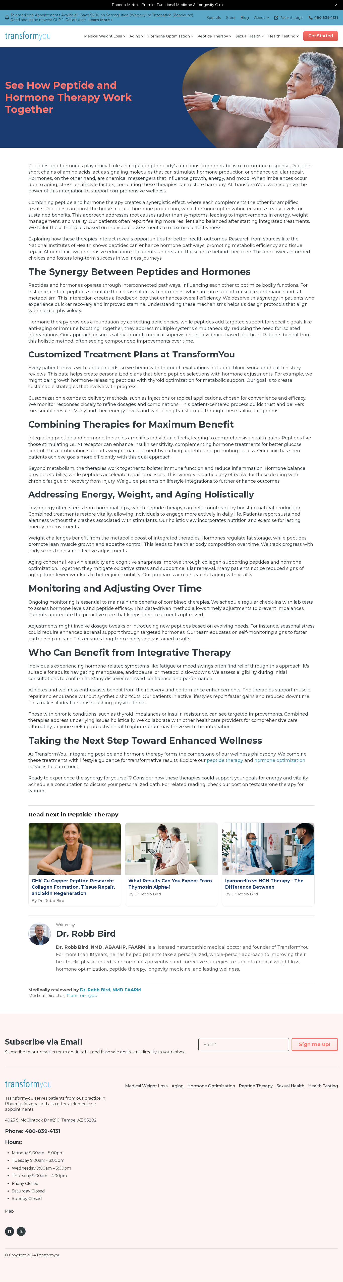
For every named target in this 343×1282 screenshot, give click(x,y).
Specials (214, 17)
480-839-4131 (43, 1131)
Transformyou (81, 995)
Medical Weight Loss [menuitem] (103, 36)
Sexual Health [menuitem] (248, 36)
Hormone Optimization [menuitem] (169, 36)
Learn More (99, 20)
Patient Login (291, 17)
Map (9, 1211)
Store (231, 17)
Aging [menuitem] (135, 36)
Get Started (320, 35)
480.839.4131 (326, 17)
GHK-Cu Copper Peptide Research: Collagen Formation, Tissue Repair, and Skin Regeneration (73, 887)
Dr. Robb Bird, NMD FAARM (110, 989)
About (259, 17)
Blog (245, 17)
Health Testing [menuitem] (281, 36)
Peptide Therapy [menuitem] (212, 36)
